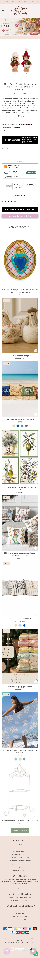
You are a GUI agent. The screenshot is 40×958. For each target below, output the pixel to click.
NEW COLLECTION (20, 227)
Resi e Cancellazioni (20, 851)
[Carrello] (37, 11)
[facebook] (18, 888)
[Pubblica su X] (5, 201)
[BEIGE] (13, 426)
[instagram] (21, 888)
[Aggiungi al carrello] (35, 285)
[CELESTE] (20, 625)
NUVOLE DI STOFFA (20, 93)
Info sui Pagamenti (20, 919)
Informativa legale (20, 870)
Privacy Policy (20, 910)
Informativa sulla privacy (20, 857)
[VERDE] (22, 426)
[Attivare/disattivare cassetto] (3, 11)
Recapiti (20, 867)
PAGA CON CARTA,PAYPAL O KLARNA (20, 209)
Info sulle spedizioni (20, 916)
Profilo (20, 848)
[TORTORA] (26, 426)
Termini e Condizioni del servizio (20, 923)
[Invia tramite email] (11, 201)
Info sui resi (20, 913)
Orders (20, 844)
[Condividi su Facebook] (2, 201)
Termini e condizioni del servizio (20, 861)
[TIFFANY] (24, 759)
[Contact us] (35, 953)
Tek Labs (23, 195)
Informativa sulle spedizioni (20, 864)
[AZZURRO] (16, 759)
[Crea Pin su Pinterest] (8, 201)
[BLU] (18, 426)
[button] (14, 201)
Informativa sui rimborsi (20, 854)
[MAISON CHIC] (20, 11)
